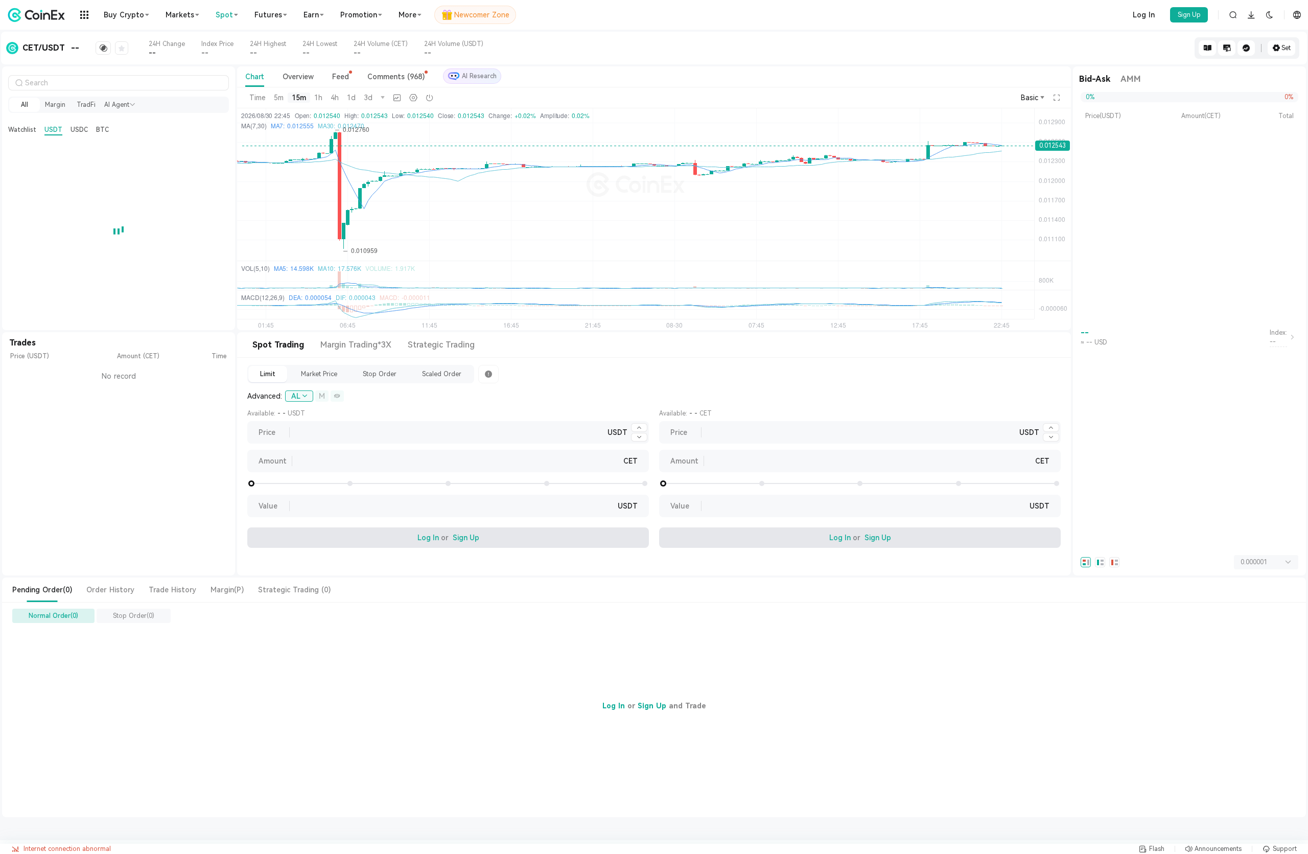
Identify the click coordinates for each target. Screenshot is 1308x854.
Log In (1144, 15)
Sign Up (1189, 14)
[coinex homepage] (39, 15)
